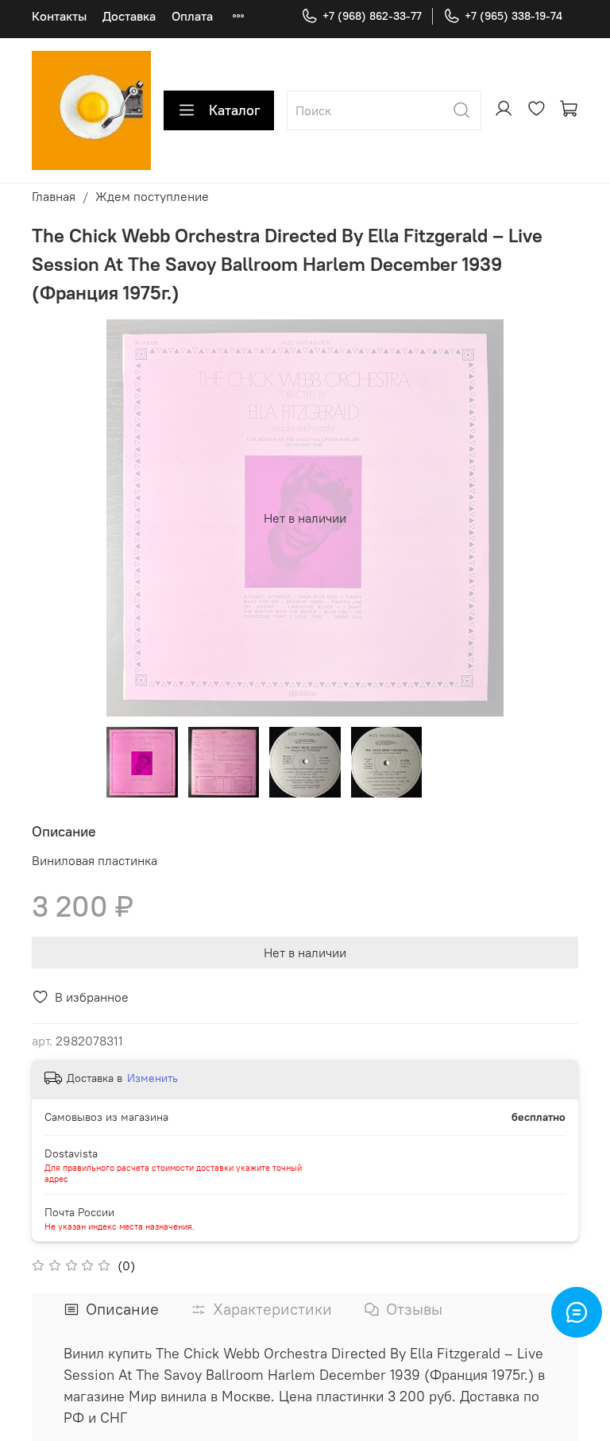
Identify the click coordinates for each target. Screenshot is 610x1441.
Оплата (192, 16)
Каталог (235, 110)
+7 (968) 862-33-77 (372, 16)
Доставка (129, 16)
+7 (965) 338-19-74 (513, 16)
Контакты (59, 16)
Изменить (152, 1078)
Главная (53, 196)
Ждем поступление (152, 196)
